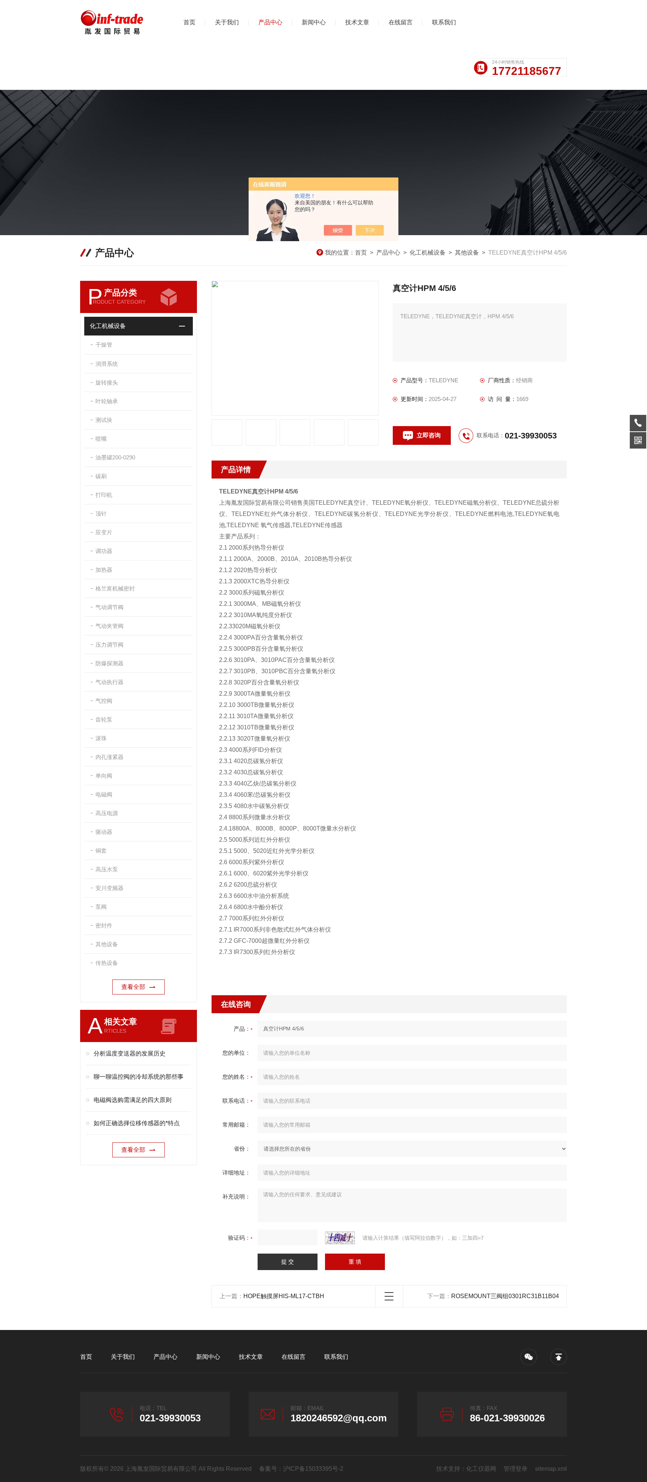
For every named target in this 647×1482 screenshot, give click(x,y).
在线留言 (401, 22)
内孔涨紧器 (109, 757)
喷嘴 (101, 438)
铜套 (101, 850)
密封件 (103, 925)
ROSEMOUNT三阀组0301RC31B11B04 (505, 1296)
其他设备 (467, 252)
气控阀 (103, 701)
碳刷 (101, 476)
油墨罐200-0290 (115, 457)
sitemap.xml (551, 1469)
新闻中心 (314, 22)
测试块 (103, 420)
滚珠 (101, 738)
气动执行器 (109, 682)
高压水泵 (106, 869)
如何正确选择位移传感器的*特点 (137, 1123)
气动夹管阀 (109, 626)
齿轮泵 (103, 719)
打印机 (103, 495)
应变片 (103, 532)
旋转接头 (106, 382)
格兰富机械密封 (115, 588)
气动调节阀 (109, 607)
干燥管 (103, 344)
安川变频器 (109, 888)
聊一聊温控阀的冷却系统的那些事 (138, 1076)
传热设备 (106, 963)
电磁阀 (103, 794)
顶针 (101, 513)
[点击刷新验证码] (340, 1238)
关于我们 (227, 22)
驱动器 (103, 832)
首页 (189, 22)
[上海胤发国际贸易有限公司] (119, 22)
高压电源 (106, 813)
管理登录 (516, 1469)
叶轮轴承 (106, 401)
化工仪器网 (481, 1469)
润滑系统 (106, 364)
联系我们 (444, 22)
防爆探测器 (109, 663)
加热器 (103, 570)
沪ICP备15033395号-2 (313, 1469)
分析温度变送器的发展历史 (129, 1053)
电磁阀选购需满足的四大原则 (132, 1100)
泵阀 (101, 907)
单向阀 (103, 775)
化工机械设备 (428, 252)
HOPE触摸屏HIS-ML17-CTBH (283, 1296)
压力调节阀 (109, 644)
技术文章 (357, 22)
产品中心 (270, 22)
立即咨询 (429, 435)
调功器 (103, 551)
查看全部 (133, 987)
